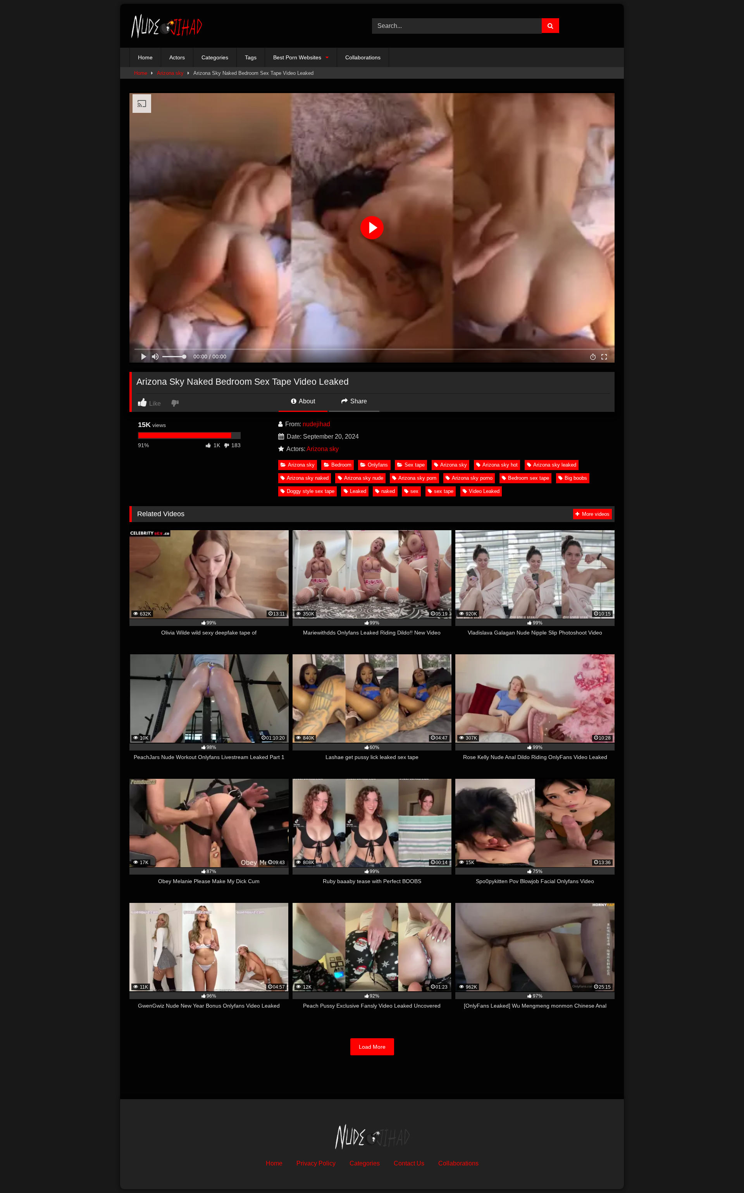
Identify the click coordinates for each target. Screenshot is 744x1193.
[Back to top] (719, 1169)
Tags (251, 57)
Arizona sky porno (472, 478)
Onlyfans (378, 465)
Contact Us (409, 1163)
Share (358, 401)
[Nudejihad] (166, 25)
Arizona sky (170, 73)
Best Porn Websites (297, 57)
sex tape (443, 491)
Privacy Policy (316, 1163)
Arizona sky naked (308, 478)
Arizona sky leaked (554, 465)
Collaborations (363, 57)
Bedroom (341, 465)
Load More (372, 1047)
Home (145, 57)
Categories (215, 57)
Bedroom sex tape (528, 478)
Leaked (358, 491)
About (306, 401)
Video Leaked (484, 491)
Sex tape (415, 465)
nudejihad (316, 424)
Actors (177, 57)
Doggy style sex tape (310, 491)
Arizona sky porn (417, 478)
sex (414, 491)
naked (388, 491)
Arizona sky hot (500, 465)
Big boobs (576, 478)
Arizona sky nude (363, 478)
